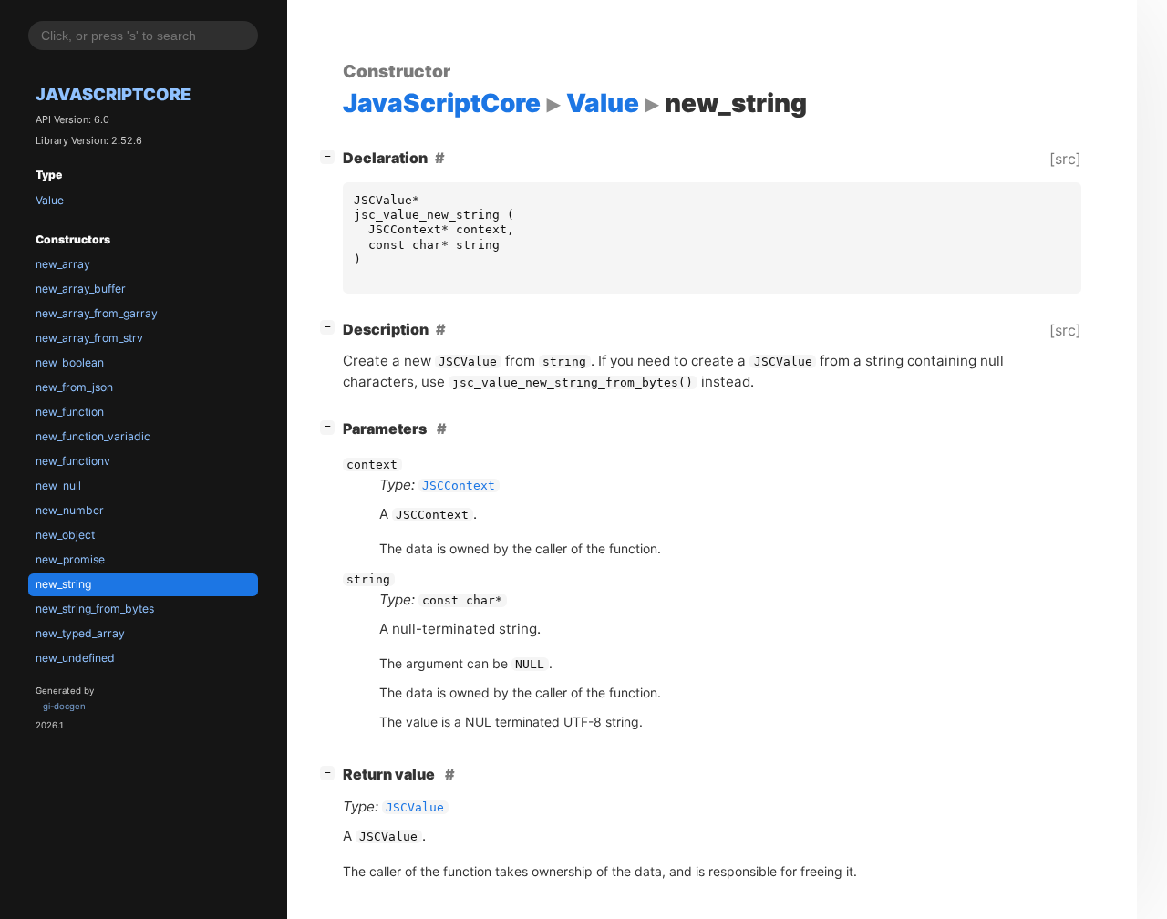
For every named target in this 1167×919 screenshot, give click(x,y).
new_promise (70, 559)
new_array (63, 264)
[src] (1065, 159)
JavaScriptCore (113, 94)
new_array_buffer (81, 288)
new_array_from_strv (89, 338)
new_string (63, 584)
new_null (58, 485)
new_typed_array (80, 633)
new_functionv (73, 461)
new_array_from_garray (97, 313)
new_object (65, 535)
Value (50, 200)
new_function (70, 411)
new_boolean (70, 362)
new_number (70, 510)
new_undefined (75, 658)
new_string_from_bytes (95, 608)
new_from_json (74, 387)
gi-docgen (64, 706)
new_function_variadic (93, 436)
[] (331, 155)
